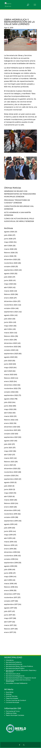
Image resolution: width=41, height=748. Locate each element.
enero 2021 (8, 465)
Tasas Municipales (12, 698)
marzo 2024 (9, 333)
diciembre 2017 (10, 594)
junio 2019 (8, 531)
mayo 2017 (8, 618)
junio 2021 (8, 448)
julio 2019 (8, 528)
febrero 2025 (9, 294)
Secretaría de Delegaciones (15, 676)
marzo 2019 (8, 542)
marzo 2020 (9, 500)
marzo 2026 (9, 249)
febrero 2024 (9, 336)
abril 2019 (8, 538)
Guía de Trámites (11, 696)
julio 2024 (8, 319)
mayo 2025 (8, 284)
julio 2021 (7, 444)
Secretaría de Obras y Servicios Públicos (19, 666)
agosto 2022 (9, 399)
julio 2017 (7, 611)
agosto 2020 (9, 482)
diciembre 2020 (10, 468)
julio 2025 (8, 277)
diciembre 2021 (10, 427)
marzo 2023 (8, 374)
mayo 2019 (8, 535)
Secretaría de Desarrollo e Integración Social (21, 678)
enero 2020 (8, 507)
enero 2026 (8, 256)
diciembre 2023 (10, 343)
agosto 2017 (9, 608)
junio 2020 (8, 489)
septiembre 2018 (11, 563)
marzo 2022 (8, 416)
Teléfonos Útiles (11, 713)
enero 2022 (8, 423)
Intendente (10, 660)
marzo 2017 (8, 625)
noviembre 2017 (10, 597)
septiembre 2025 (11, 270)
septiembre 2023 (11, 354)
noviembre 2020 (11, 472)
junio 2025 (8, 280)
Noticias (9, 694)
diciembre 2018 (10, 552)
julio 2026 (8, 235)
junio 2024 (8, 322)
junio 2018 (8, 573)
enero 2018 (8, 590)
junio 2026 (8, 239)
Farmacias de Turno (13, 711)
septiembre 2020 (11, 479)
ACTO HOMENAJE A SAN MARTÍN (17, 212)
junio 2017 (8, 615)
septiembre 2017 (11, 604)
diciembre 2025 (10, 259)
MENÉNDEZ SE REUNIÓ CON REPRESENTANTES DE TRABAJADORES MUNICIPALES (20, 194)
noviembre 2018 (10, 556)
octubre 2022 (9, 392)
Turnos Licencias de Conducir (16, 700)
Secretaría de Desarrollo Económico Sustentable (18, 680)
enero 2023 (8, 381)
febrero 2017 (9, 629)
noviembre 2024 (11, 305)
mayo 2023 (8, 367)
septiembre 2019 (11, 521)
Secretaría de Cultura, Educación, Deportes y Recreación (21, 671)
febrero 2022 (9, 420)
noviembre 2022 (10, 388)
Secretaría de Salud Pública (15, 668)
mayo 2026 (8, 242)
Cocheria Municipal (12, 702)
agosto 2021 (9, 441)
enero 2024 (8, 340)
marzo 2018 (8, 584)
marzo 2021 (8, 458)
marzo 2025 (8, 291)
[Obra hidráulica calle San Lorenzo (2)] (20, 153)
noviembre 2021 (10, 430)
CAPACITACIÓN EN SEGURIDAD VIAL (19, 206)
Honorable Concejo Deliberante (16, 683)
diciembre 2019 (10, 510)
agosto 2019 (9, 524)
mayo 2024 (8, 326)
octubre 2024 (9, 308)
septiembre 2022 (11, 395)
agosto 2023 (9, 357)
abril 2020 (8, 496)
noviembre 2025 (10, 263)
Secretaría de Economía (14, 664)
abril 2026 (8, 246)
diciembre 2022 (10, 385)
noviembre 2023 (10, 347)
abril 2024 (8, 329)
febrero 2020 (9, 503)
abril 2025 (8, 287)
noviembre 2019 (10, 514)
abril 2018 (8, 580)
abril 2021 (8, 455)
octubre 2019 (9, 517)
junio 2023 (8, 364)
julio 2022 (8, 402)
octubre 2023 (9, 350)
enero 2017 (8, 632)
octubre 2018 (9, 559)
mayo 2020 (8, 493)
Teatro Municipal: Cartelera (15, 715)
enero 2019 (8, 549)
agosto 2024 (9, 315)
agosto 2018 (9, 566)
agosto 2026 (9, 232)
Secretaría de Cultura (13, 674)
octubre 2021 (9, 434)
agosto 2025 (9, 273)
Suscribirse (9, 692)
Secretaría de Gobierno (14, 662)
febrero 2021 (9, 462)
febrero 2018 (9, 587)
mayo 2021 (8, 451)
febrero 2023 (9, 378)
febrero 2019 (9, 545)
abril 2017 (8, 622)
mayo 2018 (8, 577)
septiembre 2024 (11, 312)
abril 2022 (8, 413)
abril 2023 (8, 371)
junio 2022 (8, 406)
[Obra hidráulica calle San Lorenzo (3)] (20, 180)
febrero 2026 (9, 253)
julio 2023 (8, 361)
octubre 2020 (9, 475)
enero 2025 (8, 298)
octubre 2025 (9, 266)
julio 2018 (8, 569)
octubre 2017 (9, 601)
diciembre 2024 (10, 301)
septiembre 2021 (11, 437)
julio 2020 (8, 486)
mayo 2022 (8, 409)
